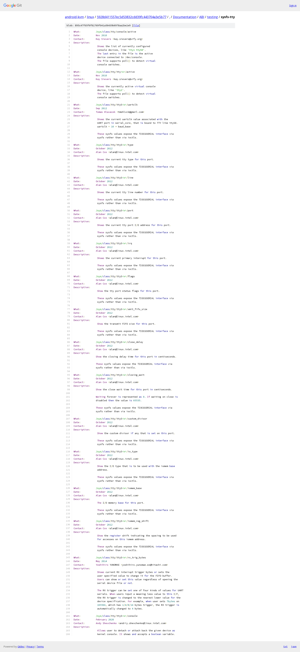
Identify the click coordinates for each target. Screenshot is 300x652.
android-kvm (74, 17)
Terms (40, 646)
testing (212, 17)
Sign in (293, 5)
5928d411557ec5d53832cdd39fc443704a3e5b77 (131, 17)
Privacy (30, 646)
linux (90, 17)
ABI (201, 17)
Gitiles (21, 646)
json (294, 646)
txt (285, 646)
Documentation (184, 17)
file (136, 25)
